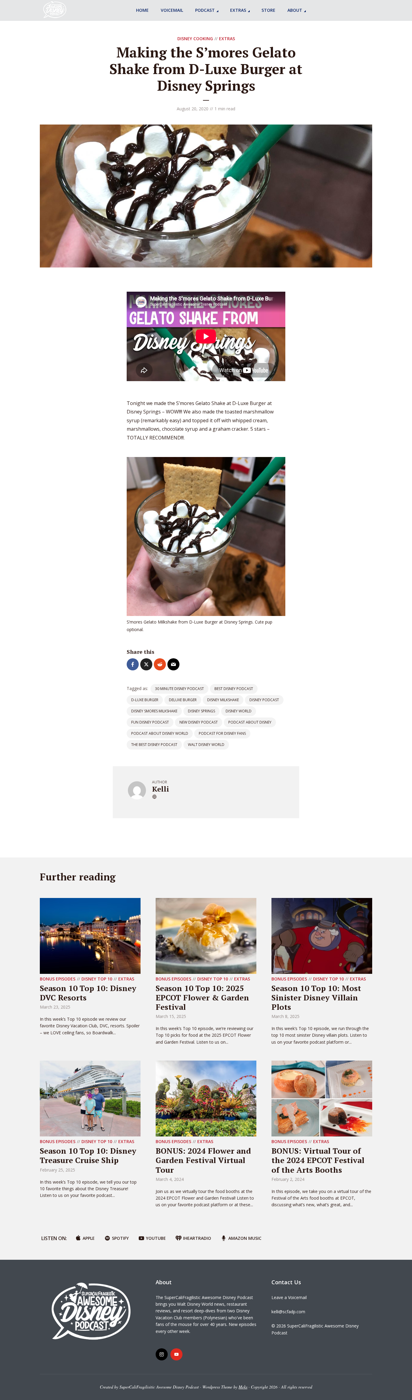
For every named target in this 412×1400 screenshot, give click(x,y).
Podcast (205, 10)
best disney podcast (233, 688)
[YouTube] (176, 1354)
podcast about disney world (159, 733)
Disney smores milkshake (154, 711)
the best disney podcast (154, 744)
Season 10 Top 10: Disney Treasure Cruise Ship (88, 1155)
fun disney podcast (150, 722)
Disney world (239, 711)
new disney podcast (198, 722)
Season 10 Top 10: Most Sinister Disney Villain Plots (316, 997)
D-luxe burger (144, 699)
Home (142, 10)
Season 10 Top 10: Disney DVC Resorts (88, 993)
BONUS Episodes (57, 979)
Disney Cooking (195, 38)
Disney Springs (201, 711)
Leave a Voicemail (289, 1297)
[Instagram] (162, 1354)
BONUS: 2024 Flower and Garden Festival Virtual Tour (203, 1160)
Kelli (160, 789)
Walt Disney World (206, 744)
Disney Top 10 (96, 979)
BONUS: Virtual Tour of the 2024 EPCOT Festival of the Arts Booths (317, 1160)
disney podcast (264, 699)
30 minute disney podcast (179, 688)
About (294, 10)
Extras (238, 10)
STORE (268, 10)
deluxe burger (183, 699)
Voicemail (172, 10)
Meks (243, 1387)
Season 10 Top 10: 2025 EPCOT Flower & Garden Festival (202, 997)
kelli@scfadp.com (288, 1311)
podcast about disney (249, 722)
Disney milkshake (223, 699)
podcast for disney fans (222, 733)
